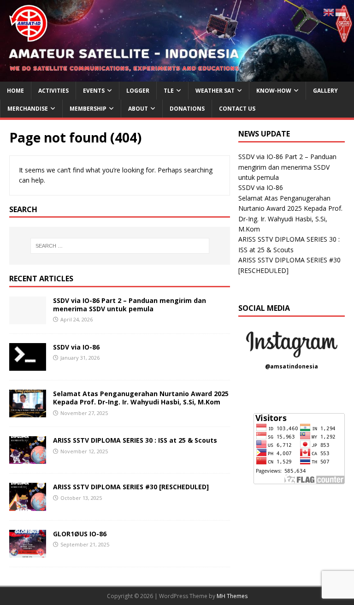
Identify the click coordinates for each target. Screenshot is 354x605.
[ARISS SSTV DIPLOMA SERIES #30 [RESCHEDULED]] (27, 505)
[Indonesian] (341, 11)
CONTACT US (237, 109)
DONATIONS (187, 109)
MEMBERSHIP (88, 109)
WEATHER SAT (215, 91)
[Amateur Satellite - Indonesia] (177, 76)
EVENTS (94, 91)
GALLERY (325, 91)
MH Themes (232, 596)
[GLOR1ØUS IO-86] (27, 551)
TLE (169, 91)
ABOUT (138, 109)
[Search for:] (119, 246)
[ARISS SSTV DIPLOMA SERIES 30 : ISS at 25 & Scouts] (27, 458)
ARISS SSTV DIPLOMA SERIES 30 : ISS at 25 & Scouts (135, 440)
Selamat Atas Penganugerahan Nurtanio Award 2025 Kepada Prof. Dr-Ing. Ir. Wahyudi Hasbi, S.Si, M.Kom (141, 397)
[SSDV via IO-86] (27, 365)
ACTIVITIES (53, 91)
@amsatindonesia (291, 366)
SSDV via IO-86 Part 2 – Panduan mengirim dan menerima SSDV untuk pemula (129, 304)
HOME (15, 91)
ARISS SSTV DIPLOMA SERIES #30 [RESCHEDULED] (131, 486)
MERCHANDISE (27, 109)
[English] (329, 11)
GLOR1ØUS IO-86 (79, 533)
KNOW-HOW (273, 91)
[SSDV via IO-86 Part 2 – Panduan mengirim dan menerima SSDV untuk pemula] (27, 318)
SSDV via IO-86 (76, 347)
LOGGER (137, 91)
